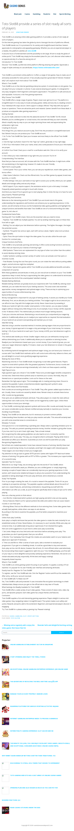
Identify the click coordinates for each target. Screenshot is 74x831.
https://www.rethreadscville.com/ (46, 67)
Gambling (36, 14)
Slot (54, 14)
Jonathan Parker (22, 32)
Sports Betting (65, 14)
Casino (27, 14)
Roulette (46, 14)
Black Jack (18, 14)
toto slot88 (32, 51)
